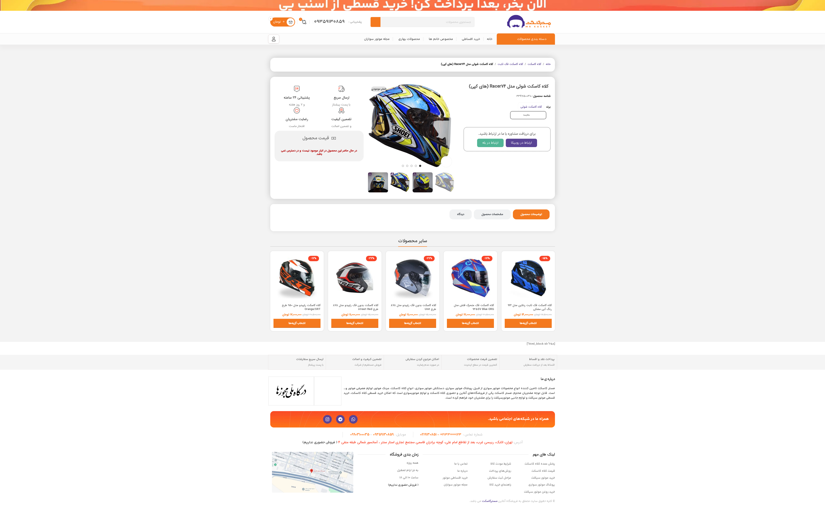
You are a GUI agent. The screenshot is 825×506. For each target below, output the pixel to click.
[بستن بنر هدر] (5, 5)
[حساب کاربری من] (273, 39)
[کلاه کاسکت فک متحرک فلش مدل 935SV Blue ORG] (470, 277)
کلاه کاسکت (534, 64)
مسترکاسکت (489, 501)
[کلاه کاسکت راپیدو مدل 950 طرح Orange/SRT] (297, 277)
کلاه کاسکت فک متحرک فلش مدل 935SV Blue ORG (474, 307)
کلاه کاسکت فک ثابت (510, 64)
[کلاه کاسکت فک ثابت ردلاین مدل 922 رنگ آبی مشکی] (528, 277)
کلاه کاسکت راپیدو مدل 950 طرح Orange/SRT (301, 307)
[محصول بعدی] (277, 64)
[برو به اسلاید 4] (407, 166)
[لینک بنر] (412, 5)
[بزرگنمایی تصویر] (446, 161)
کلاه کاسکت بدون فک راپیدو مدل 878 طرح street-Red (355, 307)
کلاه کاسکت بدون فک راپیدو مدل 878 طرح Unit (413, 307)
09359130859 (383, 434)
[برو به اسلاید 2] (416, 166)
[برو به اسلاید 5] (403, 166)
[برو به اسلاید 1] (420, 166)
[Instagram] (327, 419)
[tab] (531, 214)
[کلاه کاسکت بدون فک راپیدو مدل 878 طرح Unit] (412, 277)
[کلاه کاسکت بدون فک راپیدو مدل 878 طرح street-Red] (354, 277)
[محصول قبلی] (287, 64)
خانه (548, 64)
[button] (449, 182)
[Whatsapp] (353, 419)
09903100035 (359, 434)
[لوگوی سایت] (529, 22)
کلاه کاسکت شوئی (531, 107)
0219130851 (428, 434)
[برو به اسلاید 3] (411, 166)
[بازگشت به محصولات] (282, 64)
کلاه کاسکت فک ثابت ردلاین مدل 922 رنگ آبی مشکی (530, 307)
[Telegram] (340, 419)
